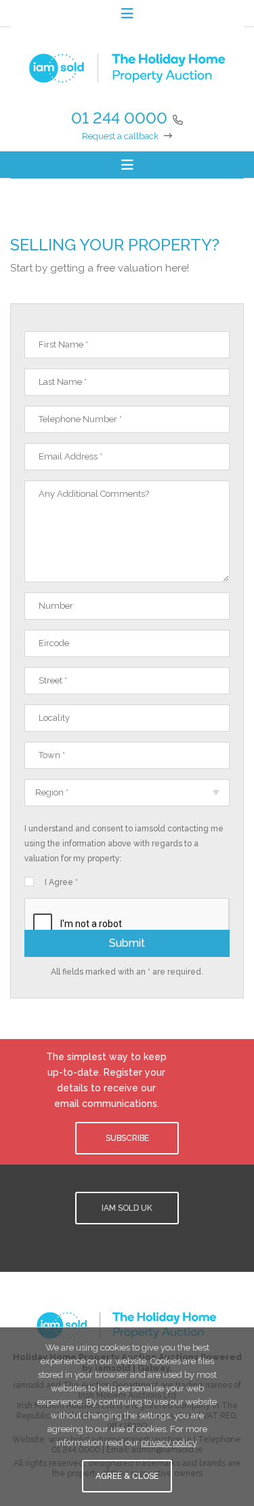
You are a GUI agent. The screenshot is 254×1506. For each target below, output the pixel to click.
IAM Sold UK (127, 1208)
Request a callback (120, 136)
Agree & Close (127, 1476)
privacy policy (168, 1442)
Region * (51, 792)
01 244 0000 (119, 118)
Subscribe (127, 1138)
